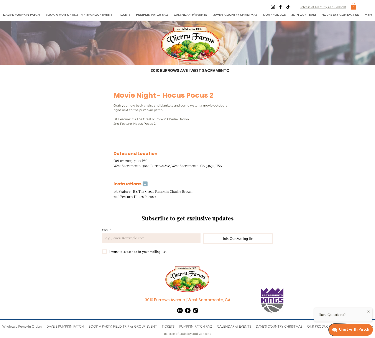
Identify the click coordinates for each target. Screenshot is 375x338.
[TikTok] (288, 7)
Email (107, 230)
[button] (124, 15)
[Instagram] (273, 7)
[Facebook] (280, 7)
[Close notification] (368, 312)
